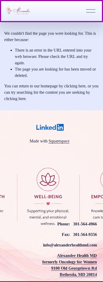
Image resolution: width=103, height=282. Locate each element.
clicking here (75, 86)
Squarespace (59, 141)
